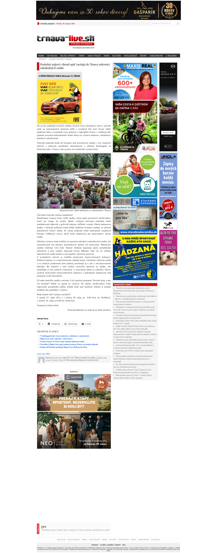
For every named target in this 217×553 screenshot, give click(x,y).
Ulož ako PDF (43, 302)
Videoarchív (156, 56)
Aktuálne (52, 56)
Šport (143, 56)
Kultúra (116, 56)
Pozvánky (54, 309)
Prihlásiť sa (40, 496)
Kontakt (42, 59)
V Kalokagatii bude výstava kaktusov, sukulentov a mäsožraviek (64, 285)
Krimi (106, 56)
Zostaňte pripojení (47, 23)
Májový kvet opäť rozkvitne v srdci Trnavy (56, 287)
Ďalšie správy (68, 56)
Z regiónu (171, 56)
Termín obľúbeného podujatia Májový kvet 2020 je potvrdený (63, 296)
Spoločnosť (130, 56)
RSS (123, 493)
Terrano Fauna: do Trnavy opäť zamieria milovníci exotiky (62, 290)
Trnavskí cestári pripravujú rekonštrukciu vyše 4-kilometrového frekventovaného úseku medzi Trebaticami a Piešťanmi (133, 290)
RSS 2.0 (62, 309)
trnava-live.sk (69, 496)
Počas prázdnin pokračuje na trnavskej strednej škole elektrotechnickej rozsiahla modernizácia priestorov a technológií (133, 359)
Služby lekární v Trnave (60, 59)
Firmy (82, 56)
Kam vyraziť (94, 56)
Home (41, 56)
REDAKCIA (55, 306)
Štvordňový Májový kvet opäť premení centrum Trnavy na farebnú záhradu (69, 293)
